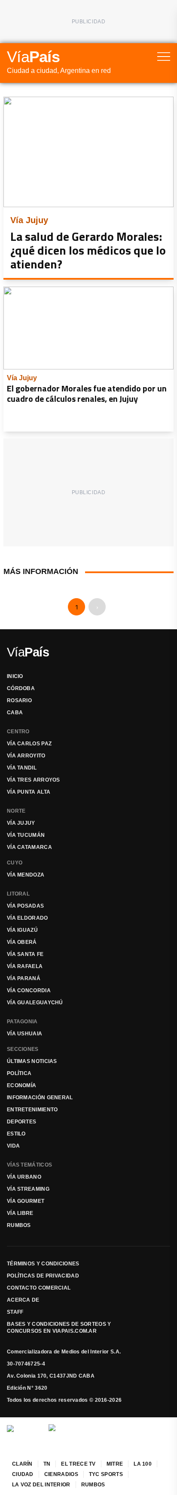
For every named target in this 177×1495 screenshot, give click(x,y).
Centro (18, 732)
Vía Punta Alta (28, 792)
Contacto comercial (38, 1288)
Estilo (16, 1134)
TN (47, 1464)
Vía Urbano (24, 1177)
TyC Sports (106, 1474)
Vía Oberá (22, 942)
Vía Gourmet (25, 1201)
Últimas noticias (32, 1061)
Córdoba (21, 688)
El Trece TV (78, 1464)
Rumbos (19, 1225)
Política (19, 1073)
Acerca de (23, 1300)
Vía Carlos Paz (29, 744)
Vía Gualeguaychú (35, 1003)
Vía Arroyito (26, 756)
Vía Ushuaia (24, 1034)
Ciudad (23, 1474)
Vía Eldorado (27, 918)
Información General (40, 1097)
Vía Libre (20, 1213)
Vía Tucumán (26, 835)
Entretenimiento (32, 1110)
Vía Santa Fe (25, 954)
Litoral (18, 894)
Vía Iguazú (22, 930)
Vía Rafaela (25, 966)
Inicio (15, 676)
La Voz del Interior (41, 1485)
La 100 (143, 1464)
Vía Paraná (23, 978)
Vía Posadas (25, 906)
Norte (16, 811)
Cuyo (14, 863)
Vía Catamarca (29, 847)
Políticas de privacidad (43, 1276)
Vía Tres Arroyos (33, 780)
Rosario (19, 700)
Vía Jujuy (21, 823)
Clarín (22, 1464)
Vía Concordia (29, 990)
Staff (15, 1312)
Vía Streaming (28, 1189)
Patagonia (22, 1022)
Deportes (21, 1122)
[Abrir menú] (163, 56)
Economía (21, 1085)
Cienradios (61, 1474)
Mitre (115, 1464)
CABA (15, 713)
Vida (13, 1146)
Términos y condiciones (43, 1264)
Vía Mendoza (25, 875)
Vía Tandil (22, 768)
